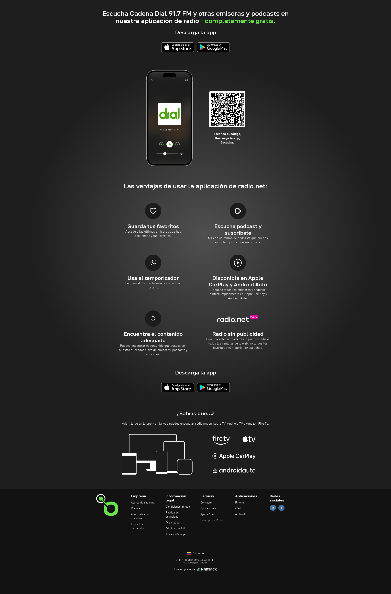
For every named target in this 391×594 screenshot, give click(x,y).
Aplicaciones (208, 508)
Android (240, 514)
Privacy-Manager (176, 534)
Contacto (206, 502)
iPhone (239, 502)
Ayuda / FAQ (207, 514)
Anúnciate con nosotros (140, 516)
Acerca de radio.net (143, 502)
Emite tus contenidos (138, 526)
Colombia (198, 553)
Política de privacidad (172, 514)
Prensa (135, 508)
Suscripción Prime (211, 520)
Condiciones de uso (178, 506)
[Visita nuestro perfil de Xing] (281, 508)
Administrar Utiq (176, 528)
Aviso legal (172, 522)
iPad (238, 508)
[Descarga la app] (177, 47)
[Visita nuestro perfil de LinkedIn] (273, 508)
